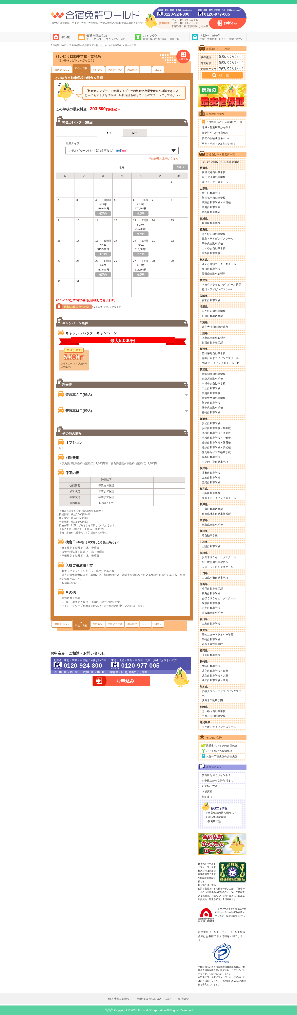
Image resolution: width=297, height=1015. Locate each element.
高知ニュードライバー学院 (217, 634)
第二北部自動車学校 (213, 177)
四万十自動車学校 (212, 644)
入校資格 (207, 791)
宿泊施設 (97, 69)
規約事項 (207, 796)
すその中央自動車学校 (215, 461)
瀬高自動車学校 (211, 655)
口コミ (158, 69)
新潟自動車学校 (211, 402)
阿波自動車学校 (211, 603)
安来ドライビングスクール (217, 566)
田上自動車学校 (211, 388)
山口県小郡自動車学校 (215, 577)
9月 (179, 167)
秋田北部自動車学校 (213, 172)
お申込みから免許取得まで (217, 780)
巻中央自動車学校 (212, 407)
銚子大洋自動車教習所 (215, 326)
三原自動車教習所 (212, 508)
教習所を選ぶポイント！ (216, 775)
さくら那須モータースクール (219, 264)
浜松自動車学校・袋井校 (216, 428)
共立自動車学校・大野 (215, 675)
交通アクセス (115, 69)
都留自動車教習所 (212, 342)
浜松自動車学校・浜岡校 (216, 432)
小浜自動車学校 (211, 493)
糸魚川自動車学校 (212, 378)
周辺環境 (132, 69)
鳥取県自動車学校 (212, 524)
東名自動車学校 (211, 456)
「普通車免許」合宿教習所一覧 (224, 122)
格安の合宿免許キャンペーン (219, 138)
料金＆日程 (81, 68)
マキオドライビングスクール (219, 726)
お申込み (230, 23)
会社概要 (183, 998)
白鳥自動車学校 (211, 623)
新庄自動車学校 (211, 192)
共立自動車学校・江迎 (215, 680)
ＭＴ (135, 133)
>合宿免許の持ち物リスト (221, 812)
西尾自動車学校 (211, 482)
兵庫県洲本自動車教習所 (216, 513)
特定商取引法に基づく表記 (154, 998)
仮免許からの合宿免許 (215, 132)
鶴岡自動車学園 (211, 212)
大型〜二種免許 (221, 37)
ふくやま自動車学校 (213, 248)
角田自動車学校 (211, 223)
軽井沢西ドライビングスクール (220, 358)
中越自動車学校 (211, 393)
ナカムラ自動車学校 (213, 715)
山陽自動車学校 (211, 546)
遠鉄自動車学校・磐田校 (216, 442)
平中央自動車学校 (212, 243)
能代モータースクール (215, 181)
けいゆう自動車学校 (213, 711)
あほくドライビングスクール (219, 598)
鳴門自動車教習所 (212, 588)
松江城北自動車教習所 (215, 562)
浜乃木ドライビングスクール (219, 557)
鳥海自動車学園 (211, 207)
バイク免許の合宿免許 (219, 751)
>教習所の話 (213, 821)
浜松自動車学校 (211, 423)
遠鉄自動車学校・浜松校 (216, 447)
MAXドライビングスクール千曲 (220, 363)
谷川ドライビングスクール (217, 289)
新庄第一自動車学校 (213, 197)
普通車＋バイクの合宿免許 (221, 745)
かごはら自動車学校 (213, 311)
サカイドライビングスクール (219, 498)
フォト (145, 69)
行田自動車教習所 (212, 315)
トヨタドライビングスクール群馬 (221, 284)
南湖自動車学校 (211, 253)
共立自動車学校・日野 (215, 670)
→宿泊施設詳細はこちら (163, 158)
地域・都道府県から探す (216, 127)
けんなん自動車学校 (213, 233)
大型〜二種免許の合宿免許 (221, 756)
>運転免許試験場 (216, 817)
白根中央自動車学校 (213, 383)
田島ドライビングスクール (217, 238)
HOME (65, 37)
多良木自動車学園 (212, 700)
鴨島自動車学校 (211, 593)
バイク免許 (161, 37)
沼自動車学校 (210, 535)
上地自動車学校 (211, 477)
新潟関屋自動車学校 (213, 373)
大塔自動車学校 (211, 665)
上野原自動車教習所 (213, 337)
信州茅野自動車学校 (213, 353)
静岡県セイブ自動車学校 (216, 452)
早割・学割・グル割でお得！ (219, 143)
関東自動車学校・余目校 (216, 202)
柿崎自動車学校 (211, 412)
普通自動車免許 (106, 37)
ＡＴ (109, 133)
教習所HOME (62, 69)
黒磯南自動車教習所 (213, 273)
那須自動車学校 (211, 268)
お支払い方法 (210, 786)
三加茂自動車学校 (212, 612)
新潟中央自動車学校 (213, 398)
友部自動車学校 (211, 300)
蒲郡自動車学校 (211, 472)
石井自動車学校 (211, 607)
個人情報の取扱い (119, 998)
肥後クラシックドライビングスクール (221, 693)
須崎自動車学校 (211, 639)
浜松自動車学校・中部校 (216, 437)
